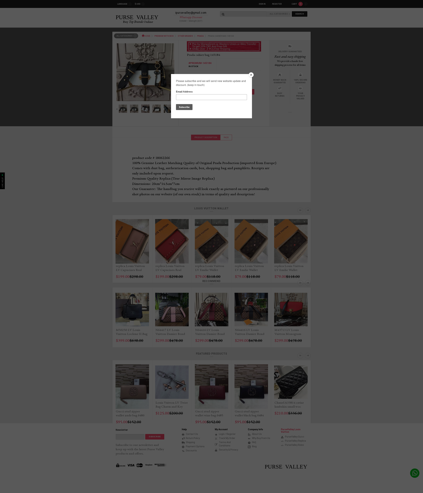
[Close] (251, 74)
